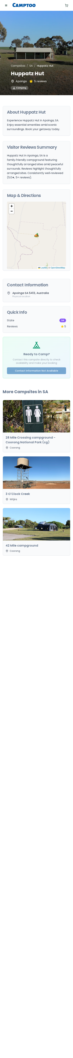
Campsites (18, 66)
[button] (36, 235)
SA (31, 66)
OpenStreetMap (58, 267)
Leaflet (43, 267)
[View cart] (66, 5)
